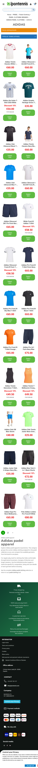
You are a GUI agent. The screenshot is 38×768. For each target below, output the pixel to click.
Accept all (30, 765)
